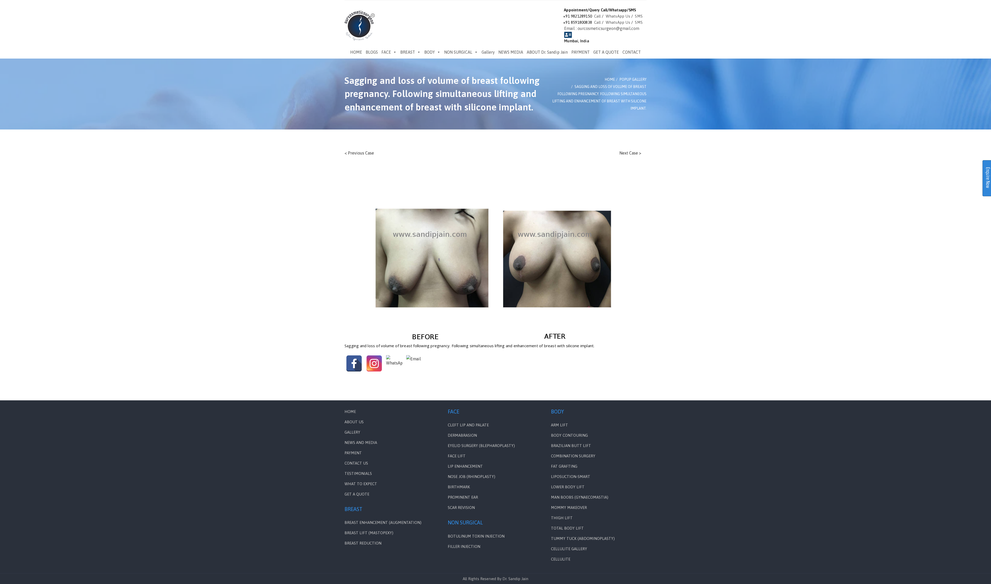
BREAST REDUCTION (363, 543)
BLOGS (372, 52)
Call (597, 16)
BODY (429, 52)
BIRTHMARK (459, 487)
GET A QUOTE (606, 52)
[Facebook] (354, 363)
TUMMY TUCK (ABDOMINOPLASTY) (583, 538)
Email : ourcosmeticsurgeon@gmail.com (601, 28)
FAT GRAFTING (564, 466)
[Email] (414, 363)
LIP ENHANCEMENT (465, 466)
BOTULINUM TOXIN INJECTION (476, 536)
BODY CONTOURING (569, 435)
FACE (386, 52)
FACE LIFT (457, 456)
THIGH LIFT (562, 518)
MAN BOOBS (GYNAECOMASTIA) (579, 497)
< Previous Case (359, 153)
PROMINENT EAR (463, 497)
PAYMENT (580, 52)
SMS (639, 16)
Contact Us (356, 463)
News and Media (361, 442)
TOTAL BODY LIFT (567, 528)
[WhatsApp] (394, 363)
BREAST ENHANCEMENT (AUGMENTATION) (383, 522)
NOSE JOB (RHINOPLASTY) (471, 476)
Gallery (488, 52)
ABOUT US (354, 422)
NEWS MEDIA (510, 52)
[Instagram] (374, 363)
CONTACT (631, 52)
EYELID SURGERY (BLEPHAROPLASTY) (481, 445)
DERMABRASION (462, 435)
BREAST (407, 52)
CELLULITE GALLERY (569, 549)
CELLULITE (560, 559)
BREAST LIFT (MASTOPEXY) (369, 533)
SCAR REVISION (461, 507)
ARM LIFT (559, 425)
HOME (356, 52)
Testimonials (358, 473)
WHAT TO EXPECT (361, 484)
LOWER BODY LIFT (568, 487)
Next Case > (630, 153)
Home (350, 411)
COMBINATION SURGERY (573, 456)
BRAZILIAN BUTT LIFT (571, 445)
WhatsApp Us (618, 16)
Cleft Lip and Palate (468, 425)
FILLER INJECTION (464, 546)
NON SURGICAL (458, 52)
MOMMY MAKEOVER (569, 507)
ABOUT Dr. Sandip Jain (547, 52)
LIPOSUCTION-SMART (570, 476)
